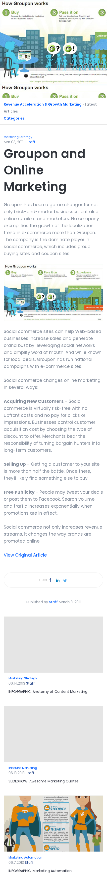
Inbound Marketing (22, 768)
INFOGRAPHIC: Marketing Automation (40, 870)
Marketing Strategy (18, 137)
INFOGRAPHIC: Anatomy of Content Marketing (47, 691)
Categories (14, 118)
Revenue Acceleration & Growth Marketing (43, 104)
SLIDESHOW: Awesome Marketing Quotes (43, 781)
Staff (31, 142)
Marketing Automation (25, 857)
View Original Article (25, 555)
